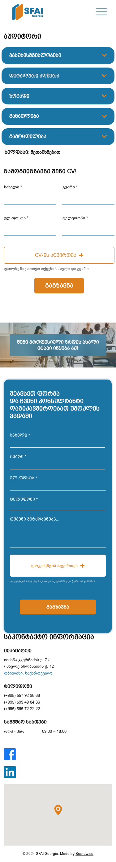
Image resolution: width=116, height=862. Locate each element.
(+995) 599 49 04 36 (22, 702)
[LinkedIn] (10, 772)
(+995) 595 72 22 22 (22, 709)
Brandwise (84, 853)
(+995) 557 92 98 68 (22, 695)
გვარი (68, 187)
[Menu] (101, 12)
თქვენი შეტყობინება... (34, 519)
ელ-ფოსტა (15, 218)
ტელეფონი (73, 218)
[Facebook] (10, 754)
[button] (59, 255)
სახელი (11, 187)
